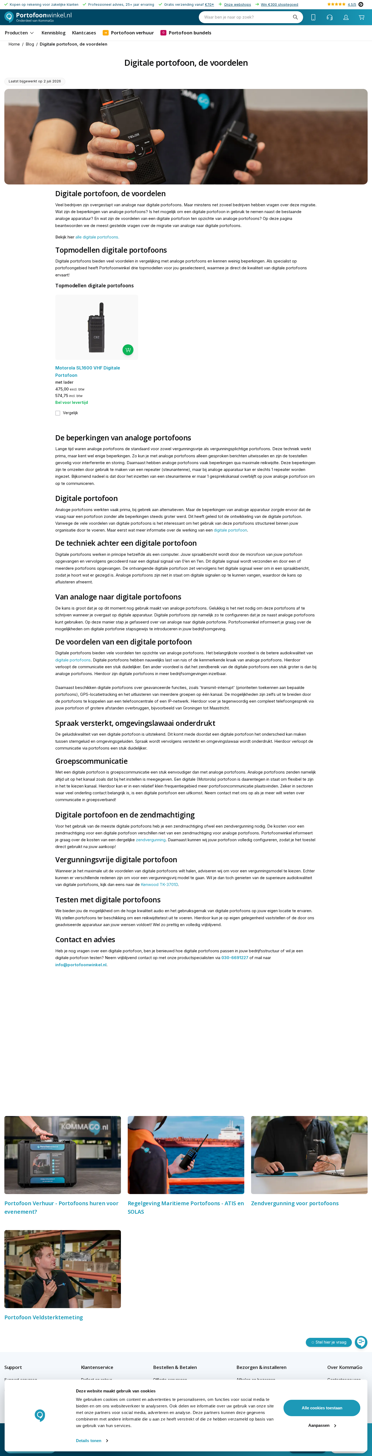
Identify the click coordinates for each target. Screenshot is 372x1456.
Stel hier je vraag (331, 1342)
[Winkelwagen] (361, 17)
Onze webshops (237, 4)
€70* (209, 4)
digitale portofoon (230, 530)
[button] (22, 1367)
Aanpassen (319, 1425)
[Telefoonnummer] (313, 17)
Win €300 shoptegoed (279, 4)
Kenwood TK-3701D (159, 884)
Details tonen (88, 1440)
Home (14, 44)
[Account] (346, 17)
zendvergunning (151, 839)
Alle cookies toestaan (322, 1408)
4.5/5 (352, 4)
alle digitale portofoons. (97, 237)
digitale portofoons (73, 660)
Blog (30, 44)
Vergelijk (70, 413)
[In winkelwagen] (128, 349)
